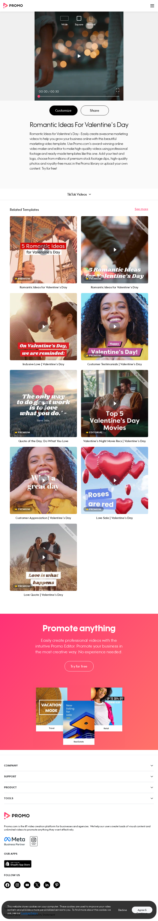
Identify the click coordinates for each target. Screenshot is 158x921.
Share (94, 110)
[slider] (38, 96)
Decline (122, 910)
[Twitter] (37, 885)
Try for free (79, 666)
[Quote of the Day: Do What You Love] (43, 403)
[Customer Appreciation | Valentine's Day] (43, 480)
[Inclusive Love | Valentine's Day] (43, 326)
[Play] (79, 56)
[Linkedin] (47, 885)
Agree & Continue (142, 910)
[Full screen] (118, 90)
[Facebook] (14, 841)
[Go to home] (14, 6)
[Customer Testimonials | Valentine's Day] (114, 326)
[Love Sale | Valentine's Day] (114, 480)
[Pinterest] (56, 885)
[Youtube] (27, 885)
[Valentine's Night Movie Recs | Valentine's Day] (114, 403)
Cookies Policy (29, 913)
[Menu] (152, 6)
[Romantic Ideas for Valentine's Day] (43, 249)
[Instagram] (33, 841)
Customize (63, 110)
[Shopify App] (79, 864)
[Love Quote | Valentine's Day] (43, 557)
